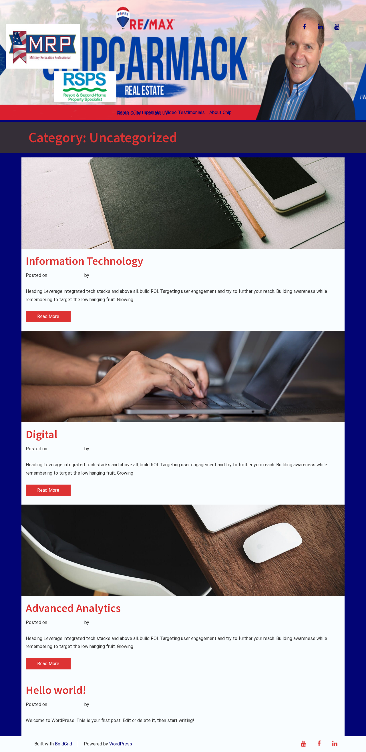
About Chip (220, 112)
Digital (41, 434)
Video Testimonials (185, 112)
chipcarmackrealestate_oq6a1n (122, 275)
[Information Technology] (183, 203)
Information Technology (84, 261)
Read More (48, 316)
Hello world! (56, 690)
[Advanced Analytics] (183, 550)
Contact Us (156, 113)
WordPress (120, 744)
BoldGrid (63, 744)
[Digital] (183, 376)
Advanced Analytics (73, 608)
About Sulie (128, 113)
